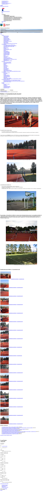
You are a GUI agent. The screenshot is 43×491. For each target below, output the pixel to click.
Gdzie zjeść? (5, 67)
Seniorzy (5, 50)
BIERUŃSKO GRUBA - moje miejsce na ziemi (10, 59)
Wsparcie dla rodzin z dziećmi (8, 49)
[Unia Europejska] (2, 10)
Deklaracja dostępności (5, 487)
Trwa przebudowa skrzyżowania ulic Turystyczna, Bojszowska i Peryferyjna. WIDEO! (13, 429)
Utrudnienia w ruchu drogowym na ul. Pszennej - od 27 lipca (10, 433)
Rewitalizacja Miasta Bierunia (8, 41)
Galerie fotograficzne (6, 69)
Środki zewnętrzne (6, 40)
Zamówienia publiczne (7, 76)
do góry (1, 490)
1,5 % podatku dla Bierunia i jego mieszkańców (10, 45)
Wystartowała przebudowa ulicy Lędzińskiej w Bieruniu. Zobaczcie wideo (12, 432)
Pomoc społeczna (6, 47)
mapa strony (5, 2)
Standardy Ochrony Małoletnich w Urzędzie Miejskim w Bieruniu (12, 78)
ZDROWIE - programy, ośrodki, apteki (9, 46)
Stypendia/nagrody (6, 48)
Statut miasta (5, 77)
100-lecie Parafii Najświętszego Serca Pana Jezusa (10, 43)
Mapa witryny (4, 486)
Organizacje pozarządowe (7, 39)
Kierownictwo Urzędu (7, 72)
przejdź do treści (5, 1)
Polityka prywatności (5, 485)
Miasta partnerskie (6, 36)
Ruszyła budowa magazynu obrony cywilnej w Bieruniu (9, 430)
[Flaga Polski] (3, 8)
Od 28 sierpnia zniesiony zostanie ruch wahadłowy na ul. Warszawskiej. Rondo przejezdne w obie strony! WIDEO (17, 427)
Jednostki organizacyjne (7, 75)
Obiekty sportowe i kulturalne (8, 70)
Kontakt (5, 74)
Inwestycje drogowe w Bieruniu (8, 58)
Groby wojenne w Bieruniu (7, 62)
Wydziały (5, 84)
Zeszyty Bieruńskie (6, 68)
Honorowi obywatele (6, 38)
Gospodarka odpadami (7, 52)
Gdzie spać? (5, 66)
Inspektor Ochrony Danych (7, 81)
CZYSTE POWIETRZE (7, 57)
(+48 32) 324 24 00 (4, 446)
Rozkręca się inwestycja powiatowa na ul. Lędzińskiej (9, 428)
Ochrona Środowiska (6, 51)
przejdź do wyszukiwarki (6, 3)
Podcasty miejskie (6, 42)
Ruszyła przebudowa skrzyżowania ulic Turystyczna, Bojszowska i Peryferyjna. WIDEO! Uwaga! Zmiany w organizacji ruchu (19, 431)
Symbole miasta (6, 37)
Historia (5, 64)
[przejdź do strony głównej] (5, 26)
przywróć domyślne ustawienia (7, 20)
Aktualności (6, 91)
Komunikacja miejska (6, 53)
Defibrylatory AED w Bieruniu (8, 60)
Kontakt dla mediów (6, 87)
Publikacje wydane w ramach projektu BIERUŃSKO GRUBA (12, 71)
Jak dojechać (5, 65)
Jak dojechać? (5, 85)
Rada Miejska (5, 73)
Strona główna (2, 91)
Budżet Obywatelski (6, 54)
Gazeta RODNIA (6, 56)
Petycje (5, 55)
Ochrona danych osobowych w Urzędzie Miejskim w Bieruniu (12, 80)
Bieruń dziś (5, 63)
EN (2, 12)
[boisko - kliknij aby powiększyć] (21, 231)
